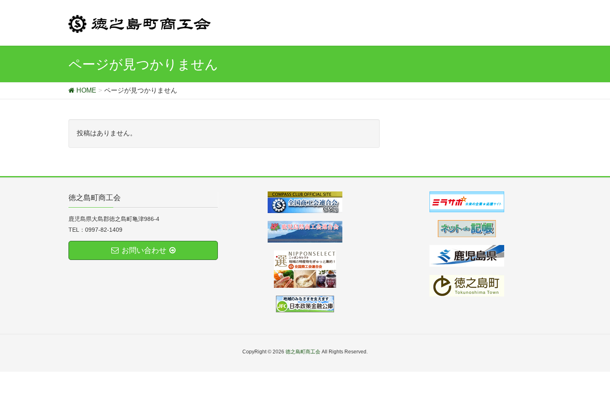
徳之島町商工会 (302, 352)
